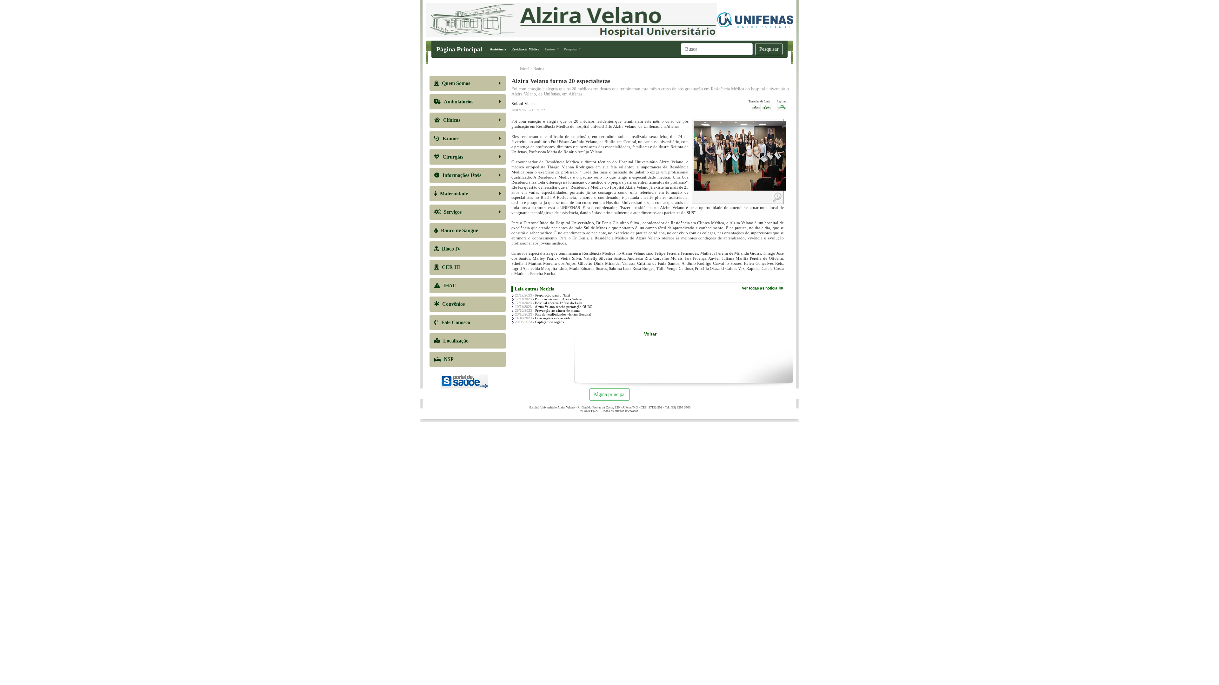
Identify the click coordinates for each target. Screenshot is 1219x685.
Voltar (650, 333)
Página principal (609, 394)
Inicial (524, 69)
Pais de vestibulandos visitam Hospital (563, 314)
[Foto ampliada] (740, 156)
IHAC (449, 285)
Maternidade (454, 193)
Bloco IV (451, 248)
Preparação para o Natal (552, 295)
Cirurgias (453, 157)
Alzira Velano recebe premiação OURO (563, 307)
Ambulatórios (458, 101)
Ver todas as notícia (759, 288)
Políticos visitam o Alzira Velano (558, 299)
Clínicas (451, 120)
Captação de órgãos (549, 322)
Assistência (499, 49)
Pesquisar (768, 49)
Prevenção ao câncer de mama (557, 310)
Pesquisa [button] (571, 49)
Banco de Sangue (459, 230)
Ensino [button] (550, 49)
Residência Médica (526, 49)
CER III (451, 267)
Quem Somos (456, 83)
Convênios (453, 304)
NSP (449, 359)
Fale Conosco (455, 322)
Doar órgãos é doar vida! (553, 318)
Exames (451, 138)
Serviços (453, 212)
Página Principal (459, 49)
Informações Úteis (462, 175)
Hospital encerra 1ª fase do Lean (558, 303)
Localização (456, 340)
